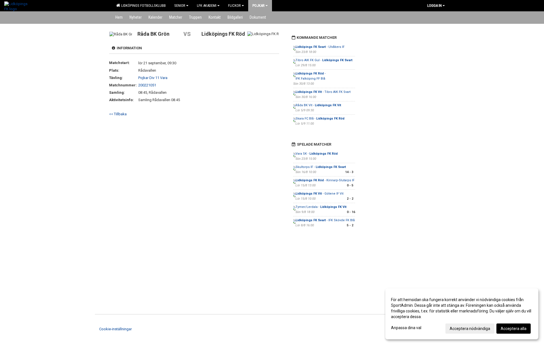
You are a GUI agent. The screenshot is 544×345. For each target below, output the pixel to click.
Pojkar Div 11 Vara (152, 78)
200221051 (147, 85)
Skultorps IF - (321, 167)
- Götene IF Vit (320, 193)
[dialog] (461, 313)
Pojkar (258, 5)
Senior (179, 5)
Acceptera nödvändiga (470, 328)
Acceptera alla (513, 328)
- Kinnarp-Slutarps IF (325, 180)
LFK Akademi (206, 5)
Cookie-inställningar (115, 329)
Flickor (234, 5)
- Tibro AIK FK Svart (323, 92)
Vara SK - (317, 154)
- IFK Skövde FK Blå (325, 220)
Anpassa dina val (406, 327)
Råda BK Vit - (318, 105)
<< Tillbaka (118, 114)
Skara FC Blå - (320, 118)
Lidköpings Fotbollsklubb (143, 5)
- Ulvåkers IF (320, 47)
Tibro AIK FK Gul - (324, 60)
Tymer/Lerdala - (321, 207)
